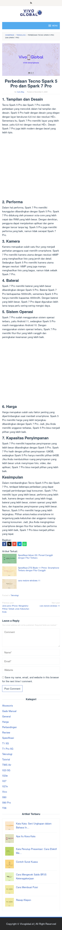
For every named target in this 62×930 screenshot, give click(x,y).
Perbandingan (9, 727)
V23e (5, 775)
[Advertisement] (31, 167)
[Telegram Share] (19, 544)
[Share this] (4, 544)
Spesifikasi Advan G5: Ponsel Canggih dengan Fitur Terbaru (35, 556)
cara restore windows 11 (29, 580)
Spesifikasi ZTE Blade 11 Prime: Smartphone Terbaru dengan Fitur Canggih (38, 569)
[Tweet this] (9, 544)
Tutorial (6, 759)
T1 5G (5, 743)
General (6, 716)
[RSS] (31, 3)
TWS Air (6, 764)
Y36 (4, 808)
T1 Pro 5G (7, 748)
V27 (4, 781)
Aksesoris (7, 705)
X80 (4, 797)
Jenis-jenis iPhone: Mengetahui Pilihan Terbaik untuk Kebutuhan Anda (15, 607)
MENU (55, 25)
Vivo (4, 791)
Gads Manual (9, 711)
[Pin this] (14, 544)
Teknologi (15, 595)
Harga (5, 721)
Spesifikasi (8, 738)
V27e (5, 786)
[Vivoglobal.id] (31, 12)
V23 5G (6, 770)
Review (6, 732)
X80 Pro (6, 802)
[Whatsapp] (24, 544)
